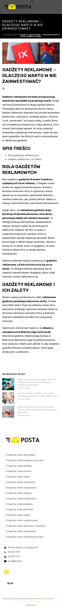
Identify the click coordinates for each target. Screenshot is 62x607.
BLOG (10, 583)
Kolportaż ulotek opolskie (19, 493)
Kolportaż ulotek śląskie (18, 515)
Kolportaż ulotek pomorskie (20, 509)
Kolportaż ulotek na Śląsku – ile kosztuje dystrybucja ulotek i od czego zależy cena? (37, 394)
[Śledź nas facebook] (6, 572)
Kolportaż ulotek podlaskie (20, 504)
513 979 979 (14, 552)
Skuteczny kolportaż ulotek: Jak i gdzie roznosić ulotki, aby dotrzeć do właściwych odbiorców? (37, 409)
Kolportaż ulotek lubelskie (19, 466)
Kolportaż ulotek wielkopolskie (21, 531)
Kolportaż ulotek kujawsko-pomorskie (25, 460)
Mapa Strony (31, 605)
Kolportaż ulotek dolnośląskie (21, 455)
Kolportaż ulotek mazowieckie (21, 487)
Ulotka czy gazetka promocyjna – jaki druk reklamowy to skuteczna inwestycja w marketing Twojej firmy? (36, 382)
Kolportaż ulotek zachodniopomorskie (25, 537)
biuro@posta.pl (15, 561)
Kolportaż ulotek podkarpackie (21, 498)
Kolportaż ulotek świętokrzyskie (22, 520)
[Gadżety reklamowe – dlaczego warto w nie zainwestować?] (31, 53)
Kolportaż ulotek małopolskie (21, 482)
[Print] (5, 88)
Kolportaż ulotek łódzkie (18, 477)
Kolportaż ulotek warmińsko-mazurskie (26, 526)
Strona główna (10, 35)
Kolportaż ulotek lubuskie (19, 471)
